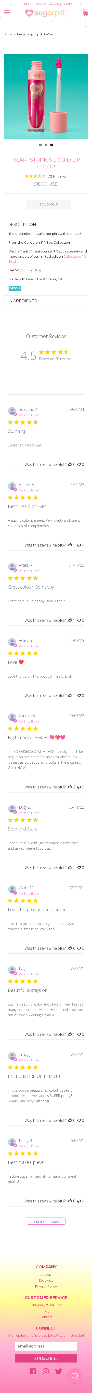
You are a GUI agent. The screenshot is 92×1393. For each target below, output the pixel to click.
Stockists (46, 1280)
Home (8, 34)
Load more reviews (46, 1221)
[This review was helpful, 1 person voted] (70, 545)
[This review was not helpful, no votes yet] (79, 464)
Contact (46, 1317)
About (46, 1274)
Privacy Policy (46, 1286)
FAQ (46, 1311)
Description (22, 224)
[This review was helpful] (70, 787)
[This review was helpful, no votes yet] (70, 464)
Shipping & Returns (46, 1305)
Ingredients (22, 301)
